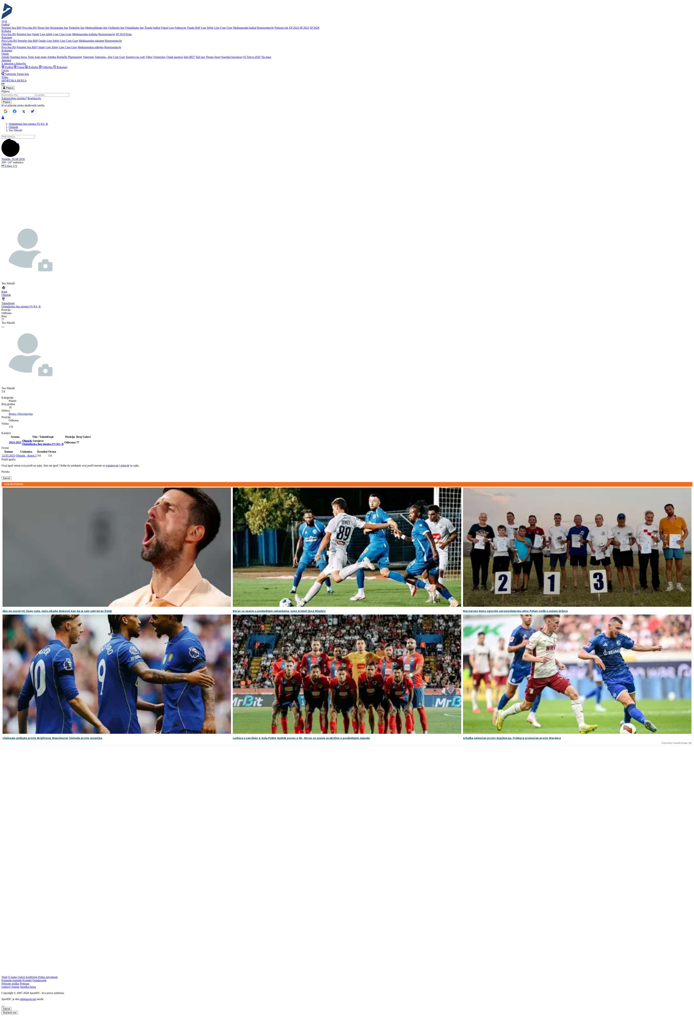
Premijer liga (24, 34)
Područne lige (77, 27)
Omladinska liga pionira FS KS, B (28, 123)
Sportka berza (28, 986)
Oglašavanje (39, 980)
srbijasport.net (28, 999)
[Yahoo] (33, 111)
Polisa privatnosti (48, 977)
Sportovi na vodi (135, 57)
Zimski (5, 57)
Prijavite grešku (10, 983)
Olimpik (13, 127)
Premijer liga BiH (11, 27)
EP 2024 (294, 27)
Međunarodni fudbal (244, 27)
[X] (24, 112)
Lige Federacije (177, 27)
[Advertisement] (347, 196)
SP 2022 (304, 27)
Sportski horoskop (231, 57)
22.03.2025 (8, 455)
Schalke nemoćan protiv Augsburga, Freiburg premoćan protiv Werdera (512, 738)
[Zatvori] (2, 327)
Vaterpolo (88, 57)
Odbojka (47, 67)
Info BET (189, 57)
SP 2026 (314, 27)
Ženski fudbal (152, 27)
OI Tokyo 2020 (251, 57)
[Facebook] (14, 111)
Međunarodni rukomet (91, 40)
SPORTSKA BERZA (14, 80)
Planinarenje (75, 57)
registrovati (112, 465)
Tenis (31, 57)
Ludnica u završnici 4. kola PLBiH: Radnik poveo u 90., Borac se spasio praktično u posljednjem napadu (301, 738)
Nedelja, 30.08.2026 (13, 159)
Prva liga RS (29, 27)
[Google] (5, 111)
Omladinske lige (134, 27)
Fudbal (9, 67)
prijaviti (125, 465)
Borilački (62, 57)
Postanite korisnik (11, 980)
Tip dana (266, 57)
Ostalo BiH (193, 27)
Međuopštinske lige (96, 27)
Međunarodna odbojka (91, 47)
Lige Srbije (207, 27)
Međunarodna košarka (85, 34)
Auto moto (40, 57)
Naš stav (200, 57)
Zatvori (6, 478)
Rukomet (61, 67)
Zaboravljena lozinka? (14, 98)
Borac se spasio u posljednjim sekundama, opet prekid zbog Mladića (279, 611)
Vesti (4, 21)
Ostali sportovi (174, 57)
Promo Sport (213, 57)
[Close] (2, 1006)
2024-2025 (15, 442)
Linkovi (5, 986)
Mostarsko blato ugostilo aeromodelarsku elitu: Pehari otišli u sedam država (515, 611)
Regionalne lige (59, 27)
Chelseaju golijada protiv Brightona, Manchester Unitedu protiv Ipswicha (52, 738)
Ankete (15, 986)
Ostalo (35, 34)
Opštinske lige (116, 27)
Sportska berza (18, 57)
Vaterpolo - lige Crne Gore (110, 57)
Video (148, 57)
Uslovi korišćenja (27, 977)
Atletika (51, 57)
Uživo (10, 165)
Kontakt (27, 980)
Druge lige (43, 27)
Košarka (33, 67)
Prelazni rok (281, 27)
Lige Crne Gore (223, 27)
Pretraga (24, 983)
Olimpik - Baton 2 (26, 455)
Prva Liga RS (9, 40)
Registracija (34, 98)
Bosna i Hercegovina (21, 413)
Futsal (164, 27)
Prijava (9, 88)
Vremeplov (159, 57)
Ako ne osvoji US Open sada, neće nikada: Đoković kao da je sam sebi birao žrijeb (57, 611)
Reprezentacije (265, 27)
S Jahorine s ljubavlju (13, 63)
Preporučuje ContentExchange (674, 743)
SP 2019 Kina (124, 34)
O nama (12, 977)
